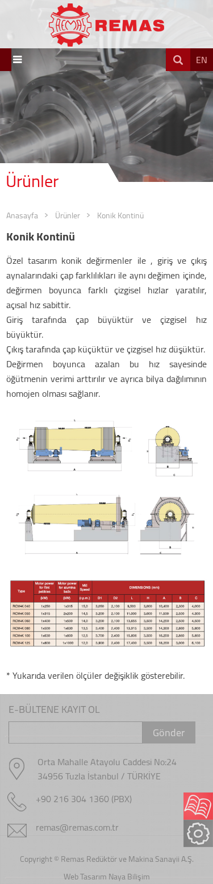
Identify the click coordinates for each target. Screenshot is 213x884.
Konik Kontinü (120, 215)
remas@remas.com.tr (77, 827)
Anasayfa (22, 215)
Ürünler (67, 215)
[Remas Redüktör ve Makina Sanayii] (106, 23)
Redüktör (101, 859)
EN (201, 59)
